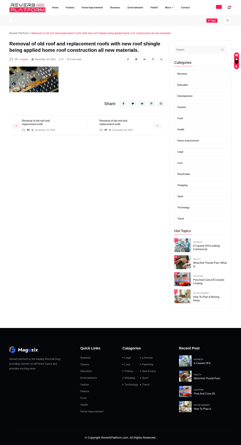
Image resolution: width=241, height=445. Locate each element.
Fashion (70, 7)
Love (180, 162)
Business (115, 7)
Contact (185, 7)
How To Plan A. (203, 408)
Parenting (147, 364)
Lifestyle (147, 357)
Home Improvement (92, 7)
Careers (84, 364)
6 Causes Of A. (202, 363)
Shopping (182, 185)
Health (154, 7)
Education (182, 84)
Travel (180, 218)
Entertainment (135, 7)
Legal (180, 151)
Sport (180, 196)
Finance (84, 391)
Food (180, 118)
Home (55, 7)
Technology (183, 207)
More (168, 7)
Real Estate (183, 174)
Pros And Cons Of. (204, 393)
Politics (128, 371)
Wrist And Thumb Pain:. (207, 378)
